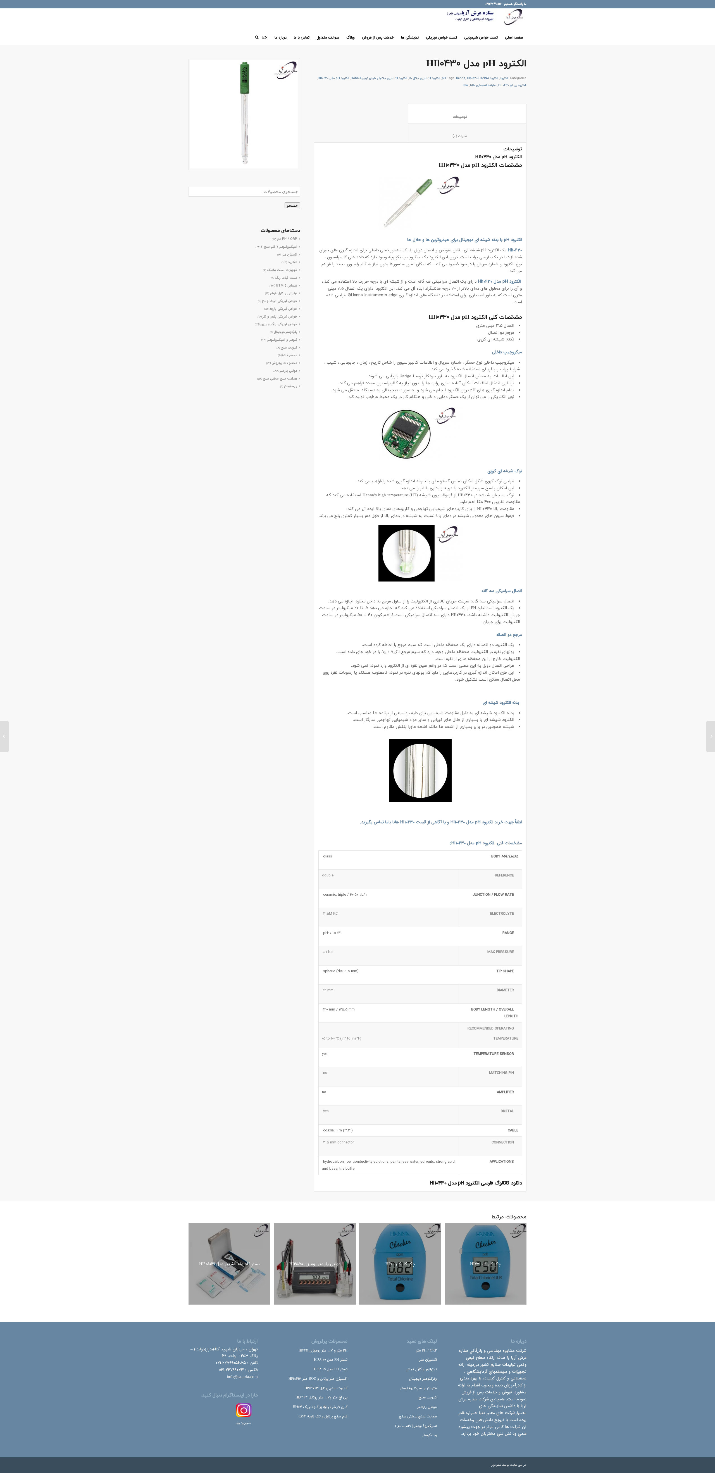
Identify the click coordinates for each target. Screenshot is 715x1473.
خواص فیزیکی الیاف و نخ (279, 301)
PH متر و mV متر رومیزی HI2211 (323, 1350)
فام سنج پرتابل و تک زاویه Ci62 (323, 1416)
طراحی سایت (518, 1465)
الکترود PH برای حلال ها (424, 78)
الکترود (504, 78)
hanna (460, 78)
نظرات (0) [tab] (467, 136)
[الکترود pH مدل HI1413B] (710, 736)
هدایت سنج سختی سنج (280, 378)
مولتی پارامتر (288, 370)
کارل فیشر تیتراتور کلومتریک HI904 (320, 1407)
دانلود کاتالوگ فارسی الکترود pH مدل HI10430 (476, 1183)
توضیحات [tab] (467, 117)
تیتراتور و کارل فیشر (283, 293)
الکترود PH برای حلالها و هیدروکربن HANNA (379, 78)
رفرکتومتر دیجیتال (285, 332)
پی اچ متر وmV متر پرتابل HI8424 (321, 1397)
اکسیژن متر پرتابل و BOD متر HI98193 (318, 1378)
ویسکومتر (290, 386)
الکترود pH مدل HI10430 (333, 78)
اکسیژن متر (428, 1359)
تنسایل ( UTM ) (285, 285)
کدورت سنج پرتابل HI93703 (325, 1388)
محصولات (290, 355)
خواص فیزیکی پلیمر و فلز (280, 316)
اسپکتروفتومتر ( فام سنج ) (416, 1426)
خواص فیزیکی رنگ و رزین (278, 324)
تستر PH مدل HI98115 (330, 1369)
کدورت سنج (289, 347)
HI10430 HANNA (478, 78)
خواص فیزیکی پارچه (283, 308)
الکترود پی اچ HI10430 (512, 85)
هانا (465, 85)
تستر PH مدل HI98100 (330, 1359)
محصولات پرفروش (284, 363)
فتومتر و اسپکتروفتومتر (282, 339)
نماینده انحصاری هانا (483, 85)
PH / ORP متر (426, 1350)
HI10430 (458, 822)
